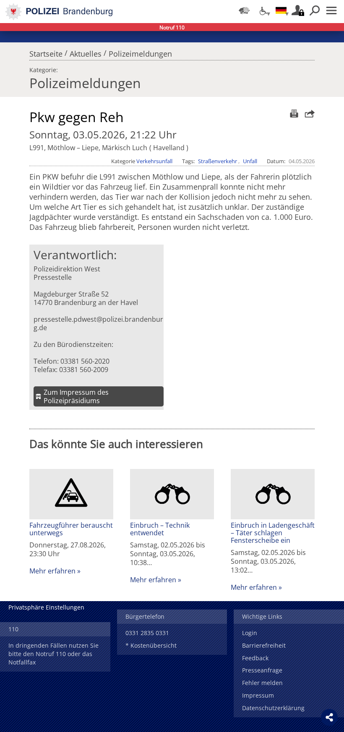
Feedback (255, 658)
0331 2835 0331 (147, 633)
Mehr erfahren (52, 571)
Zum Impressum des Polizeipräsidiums (76, 396)
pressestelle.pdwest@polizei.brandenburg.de (98, 323)
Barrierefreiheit (264, 645)
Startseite (46, 52)
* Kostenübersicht (151, 645)
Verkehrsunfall (154, 161)
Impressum (258, 695)
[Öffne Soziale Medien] (329, 717)
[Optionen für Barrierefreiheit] (262, 10)
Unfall (250, 161)
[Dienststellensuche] (244, 10)
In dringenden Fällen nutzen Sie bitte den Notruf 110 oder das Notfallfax (53, 653)
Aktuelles (86, 52)
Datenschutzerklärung (273, 708)
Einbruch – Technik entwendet (160, 529)
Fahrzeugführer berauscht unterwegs (71, 529)
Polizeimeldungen (140, 52)
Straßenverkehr (217, 161)
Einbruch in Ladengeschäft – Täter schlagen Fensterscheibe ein (273, 532)
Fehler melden (262, 683)
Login (249, 633)
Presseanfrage (262, 670)
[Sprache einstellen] (281, 10)
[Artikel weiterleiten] (307, 113)
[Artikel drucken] (293, 113)
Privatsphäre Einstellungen (46, 607)
